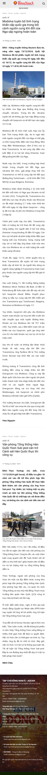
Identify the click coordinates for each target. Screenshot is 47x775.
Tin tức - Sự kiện (13, 13)
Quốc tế (23, 13)
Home (4, 13)
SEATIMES (7, 752)
